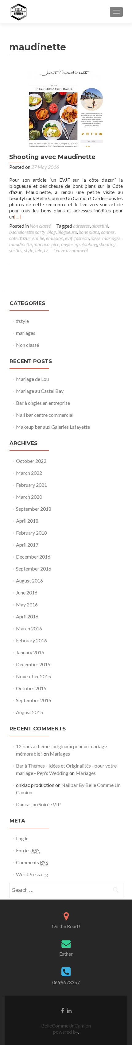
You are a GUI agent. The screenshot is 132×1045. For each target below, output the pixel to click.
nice (55, 244)
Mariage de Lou (32, 379)
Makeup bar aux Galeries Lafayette (53, 427)
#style (22, 321)
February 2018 (31, 533)
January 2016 (30, 652)
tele (38, 250)
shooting (107, 244)
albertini (99, 226)
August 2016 (29, 580)
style (28, 250)
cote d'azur (19, 238)
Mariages (60, 754)
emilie (38, 238)
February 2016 (31, 640)
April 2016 (27, 616)
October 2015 (31, 688)
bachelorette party (27, 232)
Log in (22, 838)
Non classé (40, 226)
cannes (108, 232)
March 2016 (29, 628)
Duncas (24, 804)
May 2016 (27, 604)
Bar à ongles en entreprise (43, 403)
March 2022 (29, 473)
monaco (41, 244)
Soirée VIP (50, 804)
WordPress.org (32, 874)
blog (51, 232)
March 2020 (29, 497)
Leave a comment (70, 250)
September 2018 (33, 509)
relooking (88, 244)
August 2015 (29, 712)
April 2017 (27, 545)
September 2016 (33, 568)
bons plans (89, 232)
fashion (81, 238)
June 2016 (26, 592)
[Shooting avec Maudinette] (66, 108)
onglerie (69, 244)
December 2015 (33, 664)
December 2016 (33, 556)
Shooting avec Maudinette (52, 157)
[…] (17, 216)
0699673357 (66, 982)
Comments (32, 862)
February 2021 (31, 485)
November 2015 (33, 676)
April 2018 (27, 521)
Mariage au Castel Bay (40, 391)
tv (46, 250)
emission (54, 238)
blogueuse (67, 232)
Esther (66, 954)
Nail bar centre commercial (44, 415)
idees (95, 238)
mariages (111, 238)
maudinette (20, 244)
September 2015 (33, 700)
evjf (68, 238)
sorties (15, 250)
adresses (81, 226)
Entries (28, 850)
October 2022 (31, 461)
